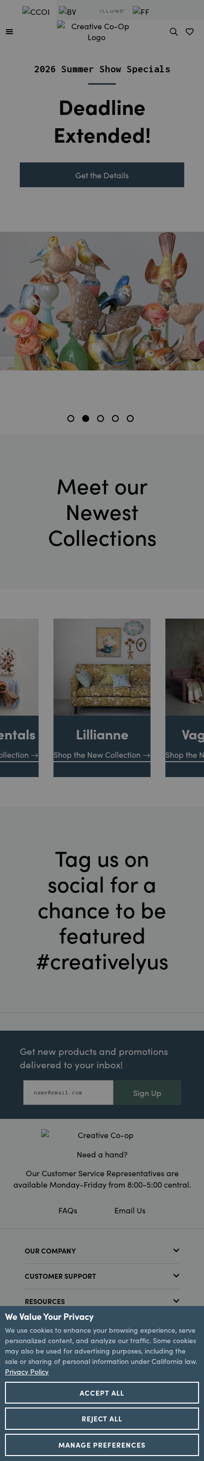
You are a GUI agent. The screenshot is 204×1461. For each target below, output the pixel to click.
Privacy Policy (27, 1371)
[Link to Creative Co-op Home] (102, 1134)
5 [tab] (132, 420)
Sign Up (147, 1092)
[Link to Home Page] (96, 29)
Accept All (102, 1393)
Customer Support (60, 1276)
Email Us (130, 1209)
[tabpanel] (102, 206)
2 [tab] (87, 420)
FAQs (67, 1209)
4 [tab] (117, 420)
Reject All (102, 1418)
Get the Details (102, 174)
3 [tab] (102, 420)
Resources (45, 1301)
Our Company (50, 1250)
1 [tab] (72, 420)
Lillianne (102, 733)
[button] (9, 31)
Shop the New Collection (97, 754)
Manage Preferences (102, 1445)
